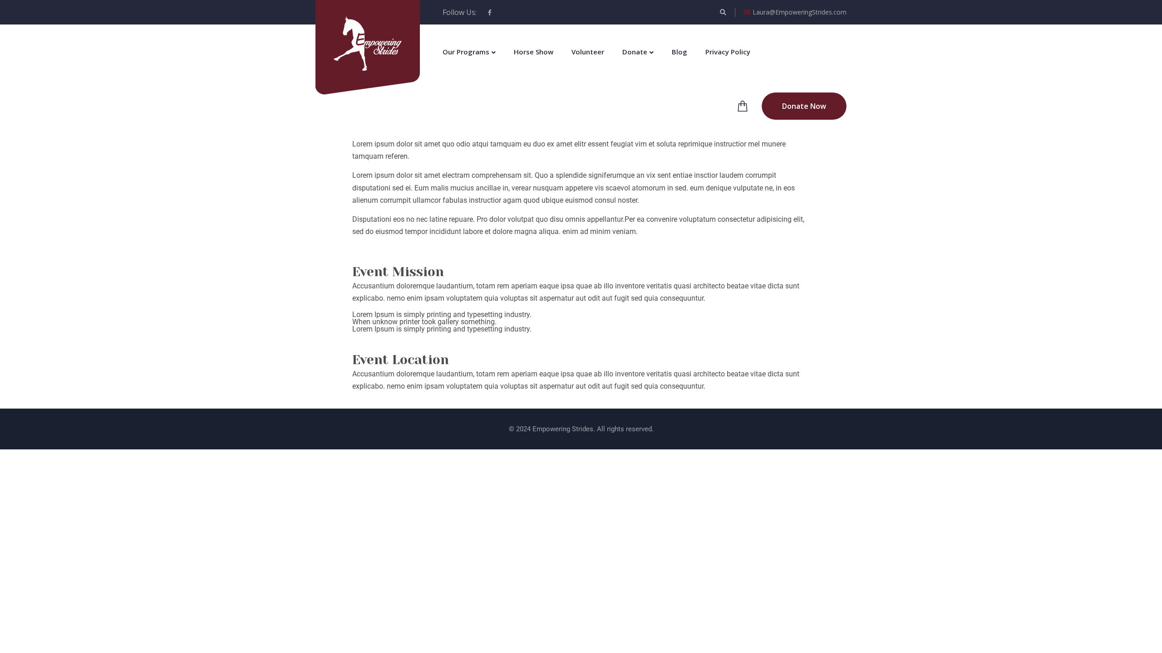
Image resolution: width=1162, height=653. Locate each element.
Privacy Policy (727, 51)
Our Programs (466, 51)
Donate (634, 51)
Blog (679, 51)
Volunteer (587, 51)
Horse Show (533, 51)
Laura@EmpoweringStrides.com (800, 12)
